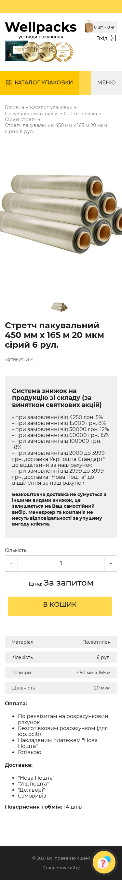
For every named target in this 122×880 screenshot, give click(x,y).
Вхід (101, 38)
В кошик (59, 604)
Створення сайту (61, 867)
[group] (61, 214)
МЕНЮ (106, 83)
